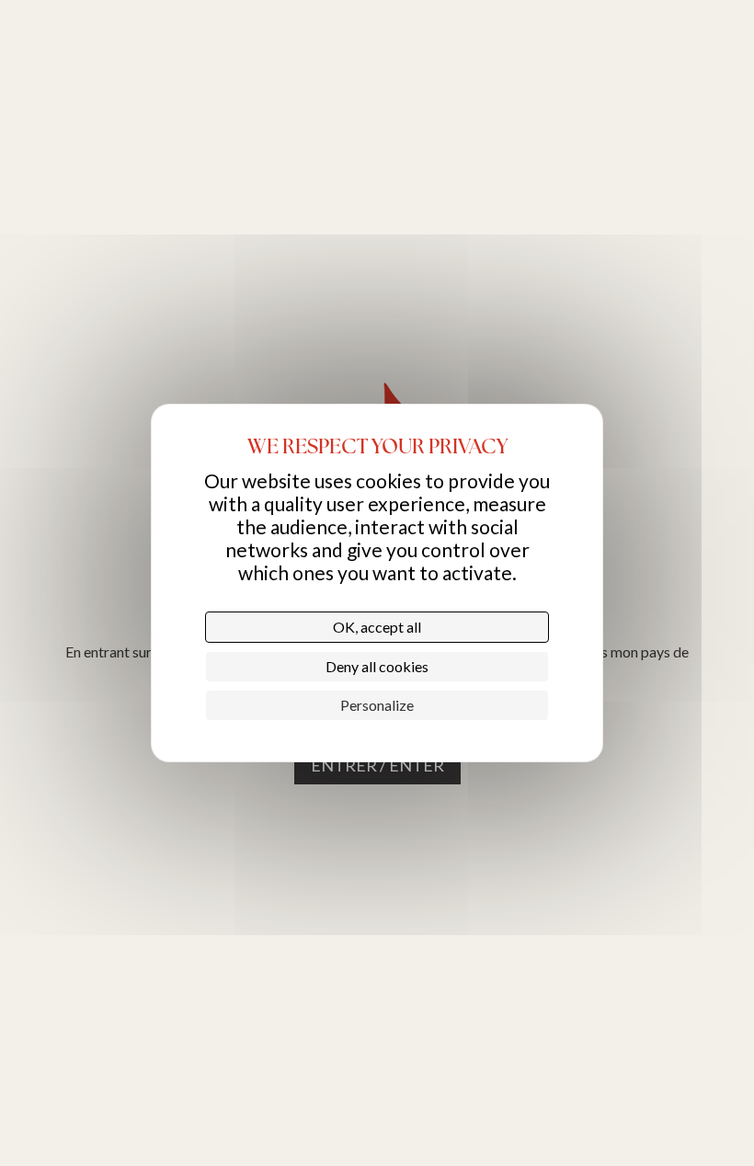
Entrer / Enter (377, 765)
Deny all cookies (377, 666)
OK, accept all (377, 626)
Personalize (377, 705)
